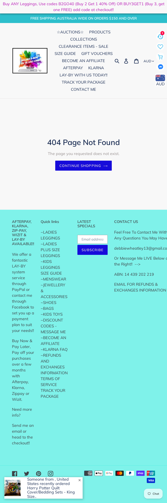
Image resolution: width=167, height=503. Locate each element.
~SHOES (48, 302)
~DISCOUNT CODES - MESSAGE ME (53, 326)
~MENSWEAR (53, 279)
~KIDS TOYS (52, 314)
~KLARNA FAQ (54, 349)
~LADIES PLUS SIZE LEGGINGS (50, 249)
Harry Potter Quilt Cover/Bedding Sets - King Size (51, 492)
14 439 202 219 (139, 274)
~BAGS (47, 308)
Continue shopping (80, 165)
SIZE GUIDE (51, 273)
